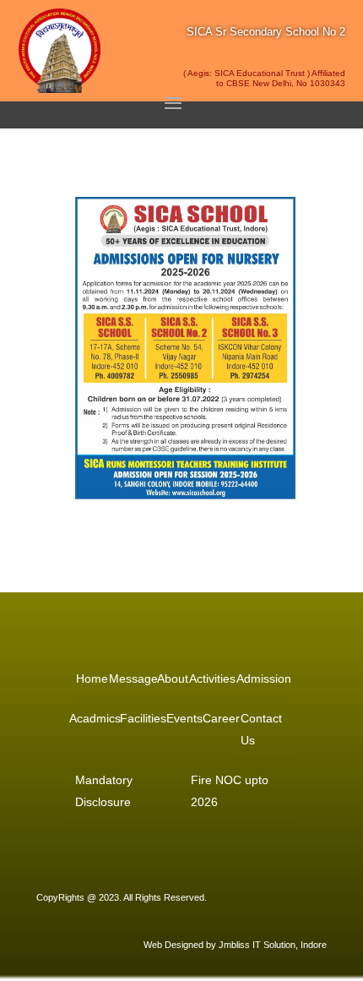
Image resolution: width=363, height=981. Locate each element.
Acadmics (93, 718)
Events (183, 718)
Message (132, 678)
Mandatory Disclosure (104, 791)
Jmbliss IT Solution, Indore (273, 945)
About (172, 678)
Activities (211, 678)
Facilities (142, 718)
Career (220, 718)
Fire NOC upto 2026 (229, 791)
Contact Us (261, 729)
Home (91, 678)
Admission (262, 678)
